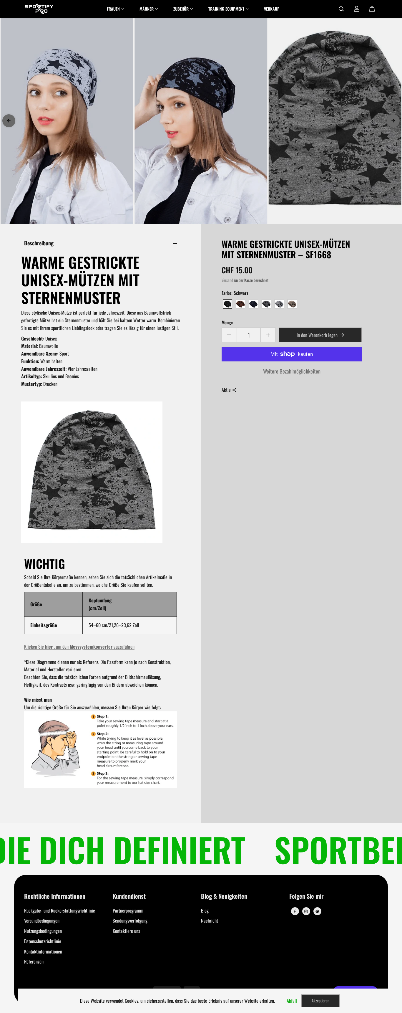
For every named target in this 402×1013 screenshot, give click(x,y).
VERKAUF (271, 9)
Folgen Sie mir (306, 896)
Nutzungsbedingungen (43, 930)
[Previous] (8, 120)
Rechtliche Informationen (54, 896)
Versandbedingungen (41, 920)
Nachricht (209, 920)
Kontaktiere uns (126, 930)
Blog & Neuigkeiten (224, 896)
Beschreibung (39, 243)
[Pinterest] (317, 911)
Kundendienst (129, 896)
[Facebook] (294, 911)
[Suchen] (341, 8)
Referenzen (34, 961)
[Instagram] (306, 911)
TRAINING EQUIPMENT (226, 9)
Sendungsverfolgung (130, 920)
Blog (205, 910)
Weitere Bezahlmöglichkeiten (291, 371)
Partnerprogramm (128, 910)
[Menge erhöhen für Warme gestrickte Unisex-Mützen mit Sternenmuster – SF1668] (268, 335)
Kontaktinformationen (43, 951)
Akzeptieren (320, 1000)
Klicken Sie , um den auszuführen (79, 646)
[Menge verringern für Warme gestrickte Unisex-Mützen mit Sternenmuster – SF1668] (229, 335)
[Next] (393, 120)
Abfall (292, 1000)
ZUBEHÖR (181, 9)
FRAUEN (113, 9)
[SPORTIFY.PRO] (39, 8)
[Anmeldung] (356, 8)
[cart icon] (372, 8)
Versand (227, 280)
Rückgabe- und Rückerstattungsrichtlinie (59, 910)
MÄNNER (146, 9)
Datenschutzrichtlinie (42, 941)
